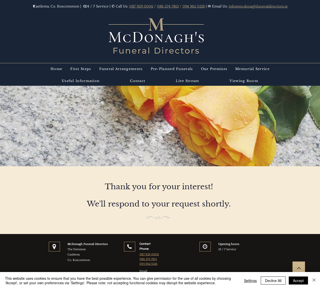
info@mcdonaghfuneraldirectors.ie (258, 6)
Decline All (273, 280)
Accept (298, 280)
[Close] (314, 280)
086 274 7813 (168, 6)
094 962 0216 (193, 6)
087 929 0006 (141, 6)
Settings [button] (250, 280)
